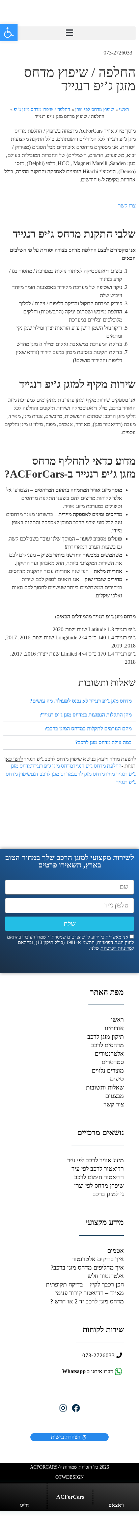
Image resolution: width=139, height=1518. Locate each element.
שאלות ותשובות (105, 1087)
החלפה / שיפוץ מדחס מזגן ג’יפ (42, 109)
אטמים (115, 1250)
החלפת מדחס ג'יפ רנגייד (97, 766)
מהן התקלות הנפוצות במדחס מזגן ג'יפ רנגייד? (85, 715)
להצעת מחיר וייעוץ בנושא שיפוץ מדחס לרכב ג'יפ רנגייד (70, 759)
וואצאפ (116, 1505)
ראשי (124, 109)
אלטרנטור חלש (106, 1276)
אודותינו (114, 1028)
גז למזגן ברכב (108, 1194)
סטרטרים (113, 1062)
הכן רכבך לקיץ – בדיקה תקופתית (85, 1284)
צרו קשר (127, 205)
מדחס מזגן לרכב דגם (51, 774)
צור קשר (114, 1104)
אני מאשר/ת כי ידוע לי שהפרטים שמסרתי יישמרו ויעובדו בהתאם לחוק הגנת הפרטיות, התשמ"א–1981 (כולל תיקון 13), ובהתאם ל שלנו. (70, 942)
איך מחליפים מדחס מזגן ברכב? (87, 1267)
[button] (69, 33)
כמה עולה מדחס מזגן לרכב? (103, 742)
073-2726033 (118, 53)
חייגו (24, 1505)
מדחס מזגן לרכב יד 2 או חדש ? (87, 1301)
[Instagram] (63, 1408)
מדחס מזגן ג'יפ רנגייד (52, 766)
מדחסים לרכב (107, 1045)
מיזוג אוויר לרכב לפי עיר (95, 1160)
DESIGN (69, 1477)
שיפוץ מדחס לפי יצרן (94, 109)
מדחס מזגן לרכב (88, 774)
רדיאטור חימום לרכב (99, 1177)
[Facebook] (76, 1408)
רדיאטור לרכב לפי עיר (98, 1168)
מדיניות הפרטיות (116, 948)
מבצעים (114, 1096)
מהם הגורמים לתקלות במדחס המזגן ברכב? (88, 728)
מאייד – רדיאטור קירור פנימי (89, 1293)
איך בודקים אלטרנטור (98, 1259)
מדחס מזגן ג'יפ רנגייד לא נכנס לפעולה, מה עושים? (81, 701)
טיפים (117, 1079)
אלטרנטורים (109, 1053)
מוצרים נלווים (108, 1070)
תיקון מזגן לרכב (105, 1036)
